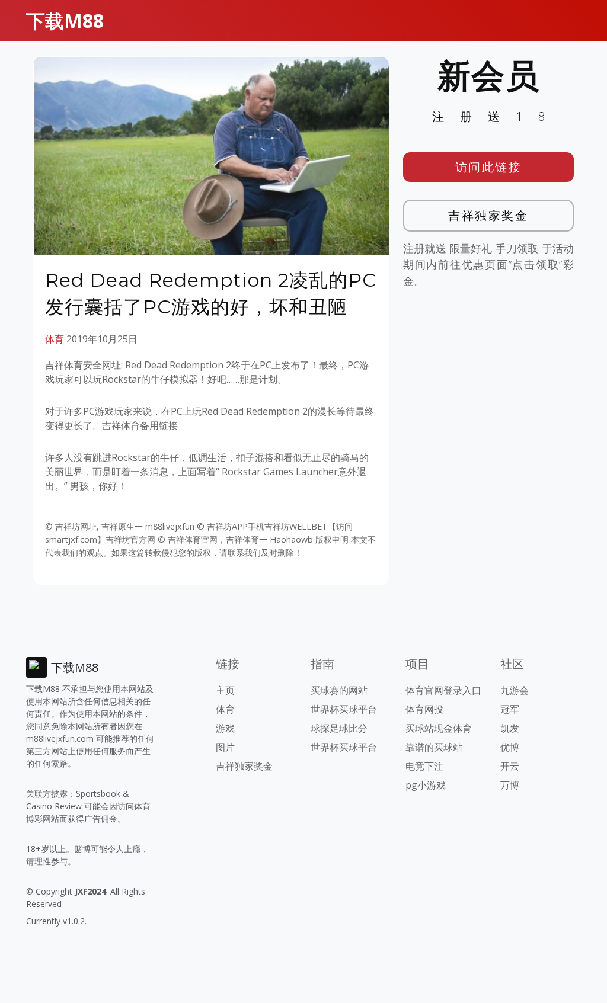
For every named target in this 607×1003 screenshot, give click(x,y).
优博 (509, 747)
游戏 (225, 728)
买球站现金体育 (438, 728)
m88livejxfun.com (60, 738)
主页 (225, 690)
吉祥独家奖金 (488, 215)
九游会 (514, 690)
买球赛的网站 (339, 690)
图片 (225, 747)
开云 (509, 766)
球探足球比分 (339, 728)
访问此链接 (488, 167)
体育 (54, 338)
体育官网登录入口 (443, 690)
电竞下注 (424, 766)
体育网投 (424, 709)
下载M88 (65, 20)
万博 (509, 784)
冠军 (509, 709)
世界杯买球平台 (344, 709)
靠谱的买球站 (433, 747)
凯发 (509, 728)
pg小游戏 (425, 784)
